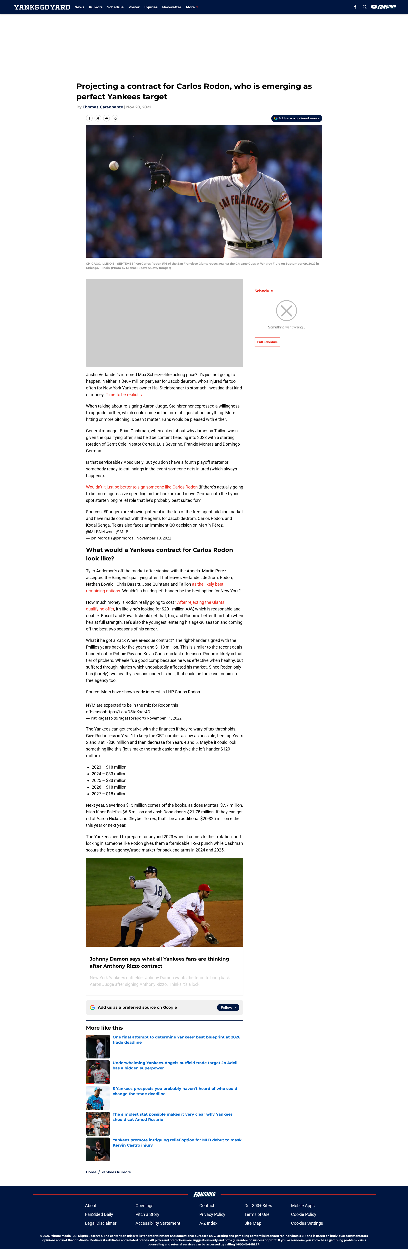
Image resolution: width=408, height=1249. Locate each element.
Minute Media (60, 1236)
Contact (206, 1205)
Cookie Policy (303, 1214)
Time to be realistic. (124, 394)
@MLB (122, 531)
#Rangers (112, 511)
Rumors (95, 7)
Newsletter (171, 7)
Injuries (150, 7)
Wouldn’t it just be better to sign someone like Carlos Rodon (142, 486)
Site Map (252, 1223)
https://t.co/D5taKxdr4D (127, 711)
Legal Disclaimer (100, 1223)
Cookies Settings (307, 1223)
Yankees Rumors (116, 1172)
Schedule (115, 7)
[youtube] (374, 7)
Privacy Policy (212, 1214)
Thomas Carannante (103, 107)
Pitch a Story (147, 1214)
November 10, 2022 (153, 538)
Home (91, 1172)
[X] (365, 7)
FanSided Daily (99, 1214)
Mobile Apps (303, 1205)
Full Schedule (267, 342)
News (79, 7)
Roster (134, 7)
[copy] (115, 118)
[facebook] (355, 7)
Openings (144, 1205)
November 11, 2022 (164, 718)
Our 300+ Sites (258, 1205)
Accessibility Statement (158, 1223)
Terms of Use (257, 1214)
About (90, 1205)
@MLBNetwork (100, 531)
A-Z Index (208, 1223)
